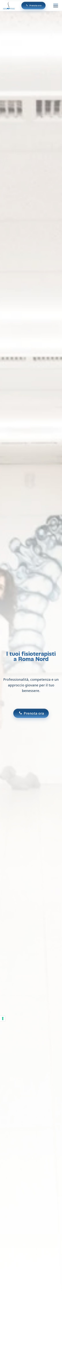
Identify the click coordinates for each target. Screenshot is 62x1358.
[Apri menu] (56, 5)
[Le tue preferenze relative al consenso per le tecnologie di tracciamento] (2, 1018)
